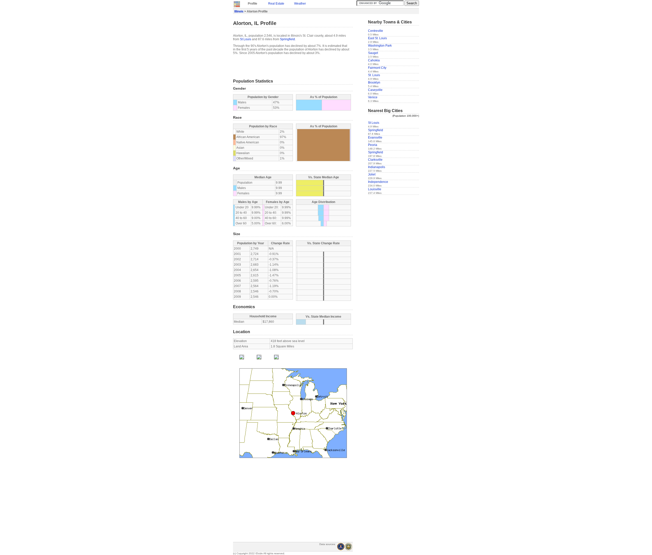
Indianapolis (376, 167)
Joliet (371, 174)
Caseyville (375, 90)
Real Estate (276, 3)
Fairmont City (377, 68)
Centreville (375, 31)
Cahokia (374, 60)
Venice (372, 97)
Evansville (375, 137)
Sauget (373, 53)
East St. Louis (377, 38)
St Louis (245, 39)
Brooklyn (374, 82)
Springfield (287, 39)
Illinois (238, 11)
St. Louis (374, 75)
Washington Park (380, 45)
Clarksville (375, 159)
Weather (300, 3)
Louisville (374, 189)
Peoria (372, 145)
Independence (378, 182)
